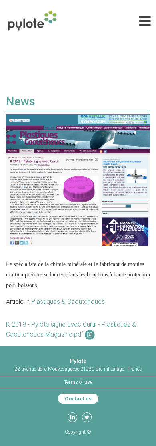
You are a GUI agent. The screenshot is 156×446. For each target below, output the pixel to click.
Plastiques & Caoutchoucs (68, 301)
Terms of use (78, 382)
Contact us (78, 399)
